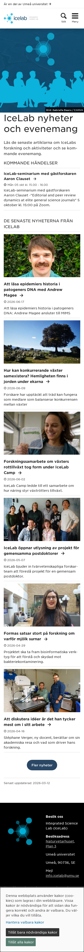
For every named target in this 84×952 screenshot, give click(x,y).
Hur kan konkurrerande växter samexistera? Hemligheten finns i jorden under (36, 376)
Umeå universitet (35, 4)
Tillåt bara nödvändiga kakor (32, 932)
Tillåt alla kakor (21, 942)
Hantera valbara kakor (25, 922)
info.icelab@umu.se (62, 875)
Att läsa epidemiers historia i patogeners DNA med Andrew (33, 289)
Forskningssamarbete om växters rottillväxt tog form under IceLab (36, 467)
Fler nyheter (42, 765)
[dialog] (42, 919)
